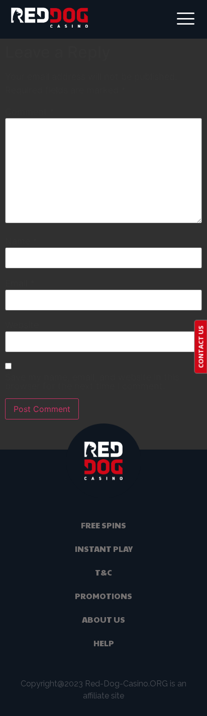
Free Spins (103, 525)
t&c (103, 572)
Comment (29, 111)
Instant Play (104, 548)
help (103, 643)
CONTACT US (200, 346)
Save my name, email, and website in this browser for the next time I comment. (92, 382)
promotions (103, 596)
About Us (103, 619)
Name (21, 241)
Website (22, 325)
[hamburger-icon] (184, 19)
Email (20, 283)
